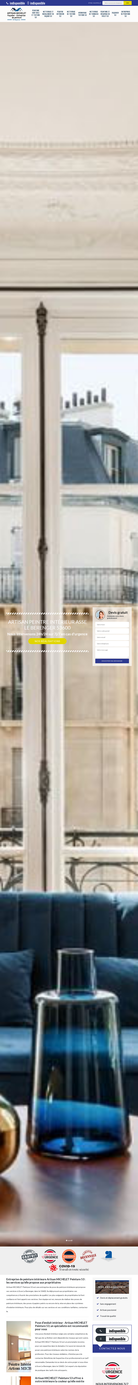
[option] (69, 692)
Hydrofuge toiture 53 (82, 13)
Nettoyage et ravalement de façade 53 (48, 14)
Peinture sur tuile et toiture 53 (36, 13)
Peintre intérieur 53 (60, 14)
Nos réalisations (47, 641)
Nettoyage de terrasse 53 (94, 14)
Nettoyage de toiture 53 (71, 14)
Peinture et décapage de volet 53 (105, 14)
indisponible (17, 3)
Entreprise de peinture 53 (125, 14)
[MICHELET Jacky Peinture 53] (16, 14)
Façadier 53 (115, 13)
